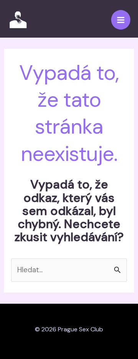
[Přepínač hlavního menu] (121, 20)
